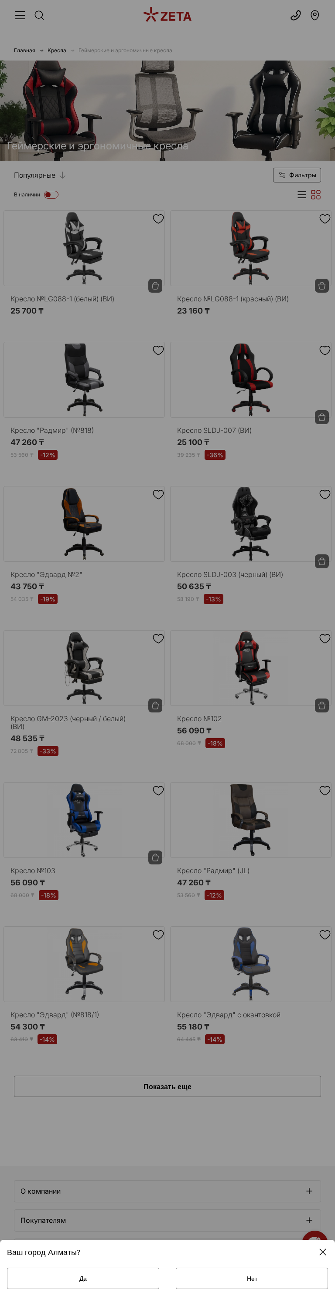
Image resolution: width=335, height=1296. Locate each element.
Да (83, 1278)
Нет (252, 1278)
